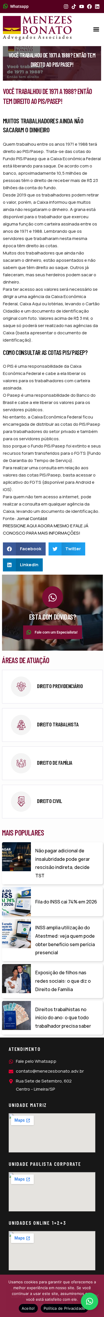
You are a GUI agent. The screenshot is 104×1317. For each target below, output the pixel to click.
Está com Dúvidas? (52, 617)
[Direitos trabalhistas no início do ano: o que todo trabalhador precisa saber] (16, 1015)
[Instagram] (66, 6)
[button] (96, 29)
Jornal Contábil (32, 518)
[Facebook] (89, 6)
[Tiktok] (73, 6)
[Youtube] (81, 6)
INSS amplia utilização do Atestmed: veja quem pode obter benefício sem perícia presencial (65, 940)
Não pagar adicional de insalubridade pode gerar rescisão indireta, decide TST (62, 863)
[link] (52, 686)
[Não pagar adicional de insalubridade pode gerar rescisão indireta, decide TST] (16, 856)
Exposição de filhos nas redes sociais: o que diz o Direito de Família (63, 981)
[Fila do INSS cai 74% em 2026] (16, 901)
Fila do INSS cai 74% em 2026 (66, 902)
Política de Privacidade (65, 1308)
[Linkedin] (97, 6)
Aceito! (28, 1308)
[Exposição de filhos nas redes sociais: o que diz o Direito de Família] (16, 978)
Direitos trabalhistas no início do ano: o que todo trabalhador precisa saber (63, 1017)
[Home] (37, 28)
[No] (97, 1296)
